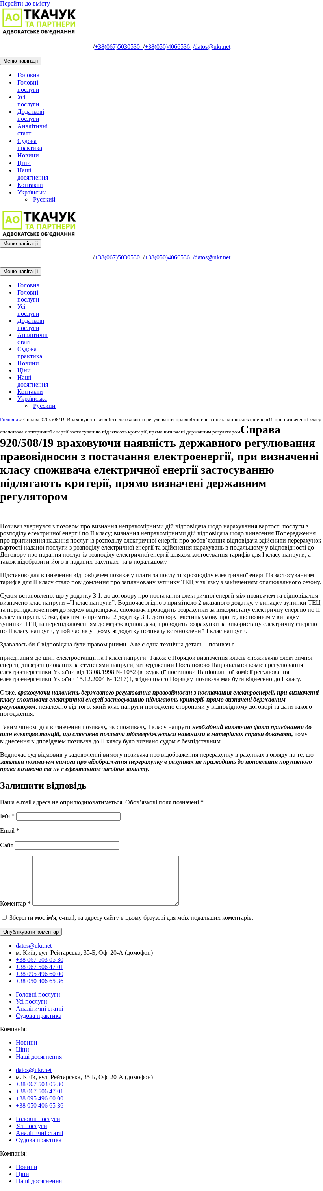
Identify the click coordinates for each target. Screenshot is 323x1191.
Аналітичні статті (32, 130)
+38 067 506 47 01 (39, 966)
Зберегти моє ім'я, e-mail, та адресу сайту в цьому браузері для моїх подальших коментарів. (131, 917)
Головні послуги (28, 86)
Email (9, 830)
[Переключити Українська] (138, 399)
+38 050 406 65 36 (39, 981)
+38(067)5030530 (119, 46)
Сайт (6, 845)
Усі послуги (28, 100)
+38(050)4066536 (168, 46)
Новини (28, 155)
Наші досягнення (32, 174)
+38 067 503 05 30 (39, 959)
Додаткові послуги (30, 115)
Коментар (15, 903)
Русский (44, 199)
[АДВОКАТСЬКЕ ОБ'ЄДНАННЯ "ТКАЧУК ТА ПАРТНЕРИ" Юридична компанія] (39, 33)
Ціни (24, 162)
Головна (28, 75)
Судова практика (29, 144)
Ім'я (7, 816)
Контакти (30, 185)
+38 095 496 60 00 (39, 974)
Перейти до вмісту (25, 3)
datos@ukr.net (211, 46)
